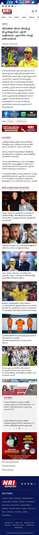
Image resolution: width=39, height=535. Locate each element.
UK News (10, 512)
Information (15, 505)
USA (10, 17)
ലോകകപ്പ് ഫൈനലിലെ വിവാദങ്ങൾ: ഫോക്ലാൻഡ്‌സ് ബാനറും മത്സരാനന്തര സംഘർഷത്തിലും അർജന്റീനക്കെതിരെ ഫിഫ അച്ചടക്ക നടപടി (19, 371)
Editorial (18, 498)
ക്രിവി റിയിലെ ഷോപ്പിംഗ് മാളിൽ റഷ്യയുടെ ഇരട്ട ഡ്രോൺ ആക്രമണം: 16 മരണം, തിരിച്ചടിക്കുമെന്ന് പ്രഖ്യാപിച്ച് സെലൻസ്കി (19, 423)
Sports (5, 24)
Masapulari (28, 523)
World (16, 17)
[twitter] (6, 6)
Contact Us (8, 523)
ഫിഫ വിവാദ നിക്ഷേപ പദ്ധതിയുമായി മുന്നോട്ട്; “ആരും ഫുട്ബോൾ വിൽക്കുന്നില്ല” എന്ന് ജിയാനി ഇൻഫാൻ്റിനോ (18, 275)
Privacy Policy (18, 525)
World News (6, 515)
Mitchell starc (21, 121)
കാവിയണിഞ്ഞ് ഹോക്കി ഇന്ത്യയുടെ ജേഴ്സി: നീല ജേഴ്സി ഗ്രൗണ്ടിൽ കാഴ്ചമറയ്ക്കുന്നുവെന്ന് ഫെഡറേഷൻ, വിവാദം (19, 339)
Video (25, 512)
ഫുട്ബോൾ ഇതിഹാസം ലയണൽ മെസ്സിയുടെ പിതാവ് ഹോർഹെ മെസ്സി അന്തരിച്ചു (19, 247)
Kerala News (25, 505)
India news (6, 505)
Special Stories (15, 508)
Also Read (6, 137)
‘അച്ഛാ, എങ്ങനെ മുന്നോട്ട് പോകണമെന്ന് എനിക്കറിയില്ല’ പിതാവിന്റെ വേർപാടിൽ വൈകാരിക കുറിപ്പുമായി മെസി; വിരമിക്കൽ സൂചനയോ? (18, 216)
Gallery (15, 502)
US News (18, 512)
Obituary (5, 508)
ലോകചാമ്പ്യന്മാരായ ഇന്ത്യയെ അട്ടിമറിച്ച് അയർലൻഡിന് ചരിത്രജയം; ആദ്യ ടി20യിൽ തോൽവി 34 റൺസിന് (18, 154)
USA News (8, 398)
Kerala (31, 17)
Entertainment (27, 498)
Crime (11, 498)
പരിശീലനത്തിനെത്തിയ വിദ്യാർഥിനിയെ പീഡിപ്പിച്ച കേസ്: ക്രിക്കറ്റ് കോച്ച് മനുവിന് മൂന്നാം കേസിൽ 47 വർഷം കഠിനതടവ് (17, 144)
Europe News (6, 502)
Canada (5, 498)
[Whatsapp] (15, 6)
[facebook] (3, 6)
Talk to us (31, 508)
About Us (18, 523)
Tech (3, 512)
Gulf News (30, 502)
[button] (13, 428)
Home (4, 17)
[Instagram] (9, 6)
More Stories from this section (15, 188)
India (24, 17)
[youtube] (12, 6)
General (22, 502)
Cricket (10, 121)
